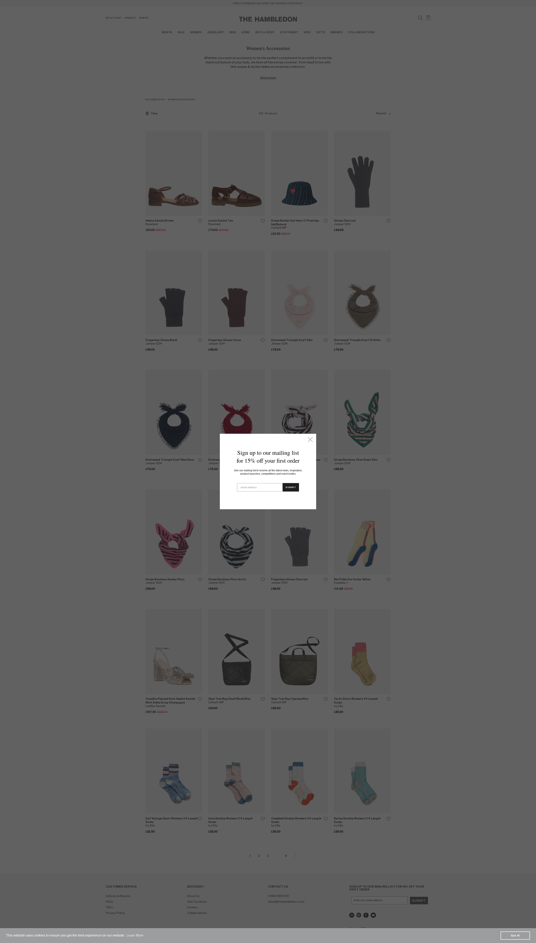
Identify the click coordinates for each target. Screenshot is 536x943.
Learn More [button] (134, 935)
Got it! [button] (515, 935)
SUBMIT (291, 487)
